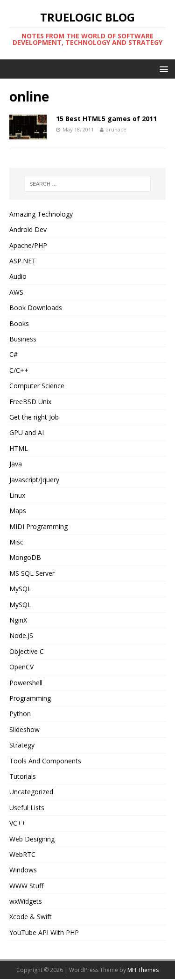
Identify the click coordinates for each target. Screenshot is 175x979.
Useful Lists (26, 807)
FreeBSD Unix (30, 401)
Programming (30, 698)
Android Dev (28, 229)
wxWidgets (25, 901)
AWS (16, 292)
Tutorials (22, 776)
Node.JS (21, 635)
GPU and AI (26, 432)
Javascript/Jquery (34, 479)
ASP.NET (22, 260)
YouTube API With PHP (44, 932)
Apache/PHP (28, 245)
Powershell (25, 682)
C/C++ (18, 370)
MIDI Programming (38, 526)
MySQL (20, 588)
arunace (116, 129)
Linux (17, 495)
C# (13, 354)
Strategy (22, 744)
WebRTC (22, 854)
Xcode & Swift (30, 916)
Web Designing (32, 838)
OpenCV (21, 666)
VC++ (17, 823)
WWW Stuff (26, 885)
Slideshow (24, 729)
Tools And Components (45, 760)
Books (19, 323)
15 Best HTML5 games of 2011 (106, 118)
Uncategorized (31, 791)
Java (15, 463)
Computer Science (36, 385)
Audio (18, 276)
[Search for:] (87, 184)
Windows (23, 869)
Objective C (26, 651)
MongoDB (25, 557)
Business (22, 338)
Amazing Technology (41, 214)
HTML (18, 448)
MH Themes (143, 970)
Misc (16, 541)
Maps (17, 510)
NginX (18, 620)
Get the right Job (34, 417)
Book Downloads (35, 307)
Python (20, 713)
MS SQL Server (32, 573)
